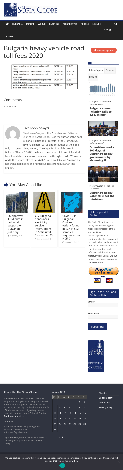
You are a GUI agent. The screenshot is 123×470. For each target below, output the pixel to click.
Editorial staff (105, 397)
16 (84, 413)
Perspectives (70, 23)
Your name (93, 313)
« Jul (61, 437)
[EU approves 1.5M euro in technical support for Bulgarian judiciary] (17, 194)
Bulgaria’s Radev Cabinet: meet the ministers (102, 196)
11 (60, 413)
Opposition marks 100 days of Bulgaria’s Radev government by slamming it (102, 153)
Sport (107, 30)
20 (70, 418)
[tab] (96, 70)
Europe (30, 23)
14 (75, 413)
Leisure (96, 23)
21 (75, 418)
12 (65, 413)
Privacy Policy (105, 407)
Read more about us (14, 416)
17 (55, 418)
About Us (103, 393)
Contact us (104, 402)
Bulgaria (17, 23)
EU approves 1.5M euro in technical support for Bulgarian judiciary (16, 224)
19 (65, 418)
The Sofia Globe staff (100, 142)
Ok (62, 465)
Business (54, 23)
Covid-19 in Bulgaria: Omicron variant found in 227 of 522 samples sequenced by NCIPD (71, 227)
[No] (119, 462)
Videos (9, 36)
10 (55, 413)
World (42, 23)
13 (70, 413)
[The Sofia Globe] (7, 24)
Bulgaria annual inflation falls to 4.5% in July (101, 111)
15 (79, 413)
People (85, 23)
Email (91, 301)
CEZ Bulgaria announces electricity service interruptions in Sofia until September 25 (43, 225)
